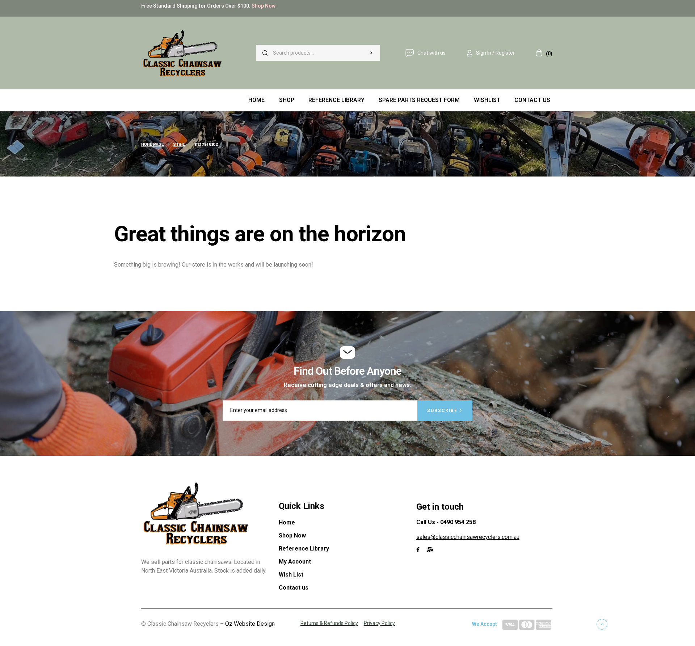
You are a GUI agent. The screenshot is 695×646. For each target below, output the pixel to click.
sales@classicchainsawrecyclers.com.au (467, 537)
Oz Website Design (250, 623)
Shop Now (263, 6)
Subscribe (443, 410)
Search (371, 53)
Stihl (179, 143)
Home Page (152, 143)
